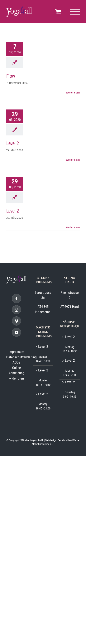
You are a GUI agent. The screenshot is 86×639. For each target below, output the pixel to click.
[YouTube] (16, 332)
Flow (10, 76)
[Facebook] (16, 298)
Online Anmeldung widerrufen (16, 373)
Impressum (16, 352)
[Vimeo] (16, 321)
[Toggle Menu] (75, 12)
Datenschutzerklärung (21, 357)
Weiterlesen (73, 92)
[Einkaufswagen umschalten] (58, 12)
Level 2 (12, 143)
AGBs (16, 362)
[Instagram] (16, 309)
